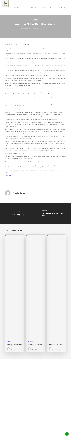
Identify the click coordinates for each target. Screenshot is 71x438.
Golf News (35, 19)
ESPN (10, 175)
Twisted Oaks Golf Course (22, 183)
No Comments (45, 28)
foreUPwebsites (26, 28)
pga (13, 183)
